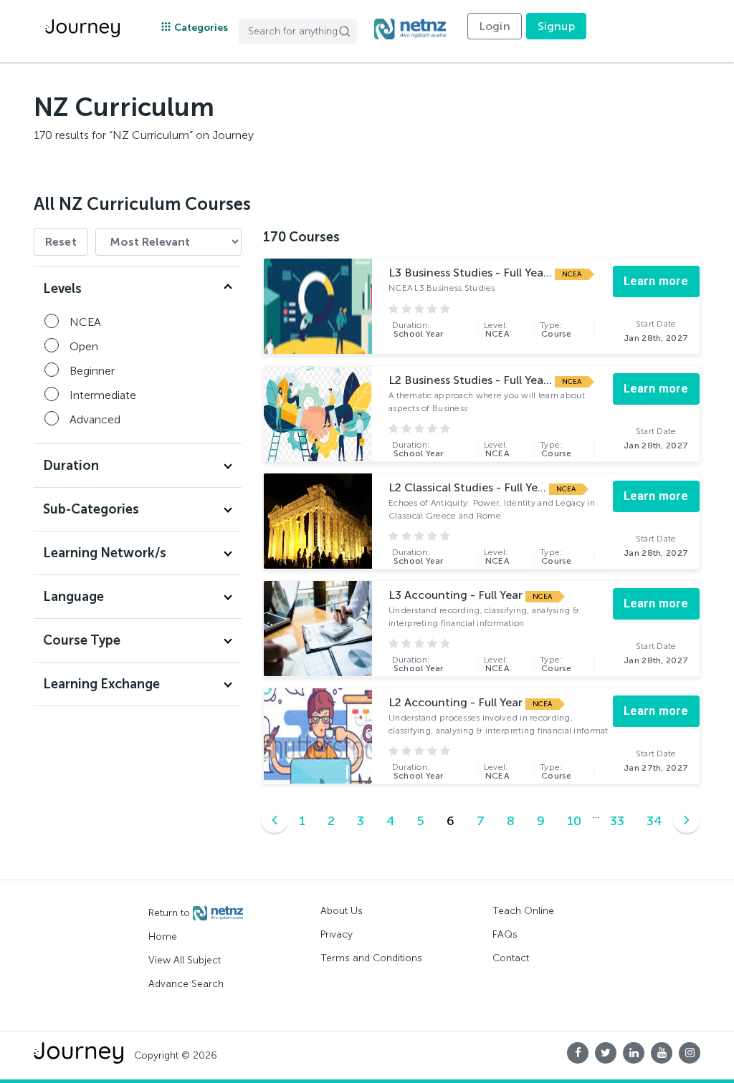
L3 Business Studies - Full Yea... (472, 272)
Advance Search (186, 984)
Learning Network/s (104, 553)
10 (574, 821)
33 (617, 821)
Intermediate (103, 395)
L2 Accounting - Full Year (457, 702)
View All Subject (184, 960)
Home (162, 936)
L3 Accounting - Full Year (457, 595)
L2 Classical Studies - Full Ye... (469, 487)
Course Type (81, 640)
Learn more (656, 281)
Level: (497, 329)
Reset (61, 242)
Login (494, 26)
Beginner (92, 370)
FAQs (505, 934)
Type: (556, 329)
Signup (556, 26)
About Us (341, 911)
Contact (510, 958)
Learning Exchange (101, 684)
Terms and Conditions (371, 958)
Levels (62, 289)
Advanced (95, 419)
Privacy (336, 934)
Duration (71, 465)
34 (654, 821)
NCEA (85, 322)
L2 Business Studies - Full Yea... (472, 380)
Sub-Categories (91, 509)
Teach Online (523, 911)
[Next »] (686, 819)
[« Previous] (274, 819)
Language (73, 597)
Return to (170, 913)
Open (84, 346)
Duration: (418, 329)
